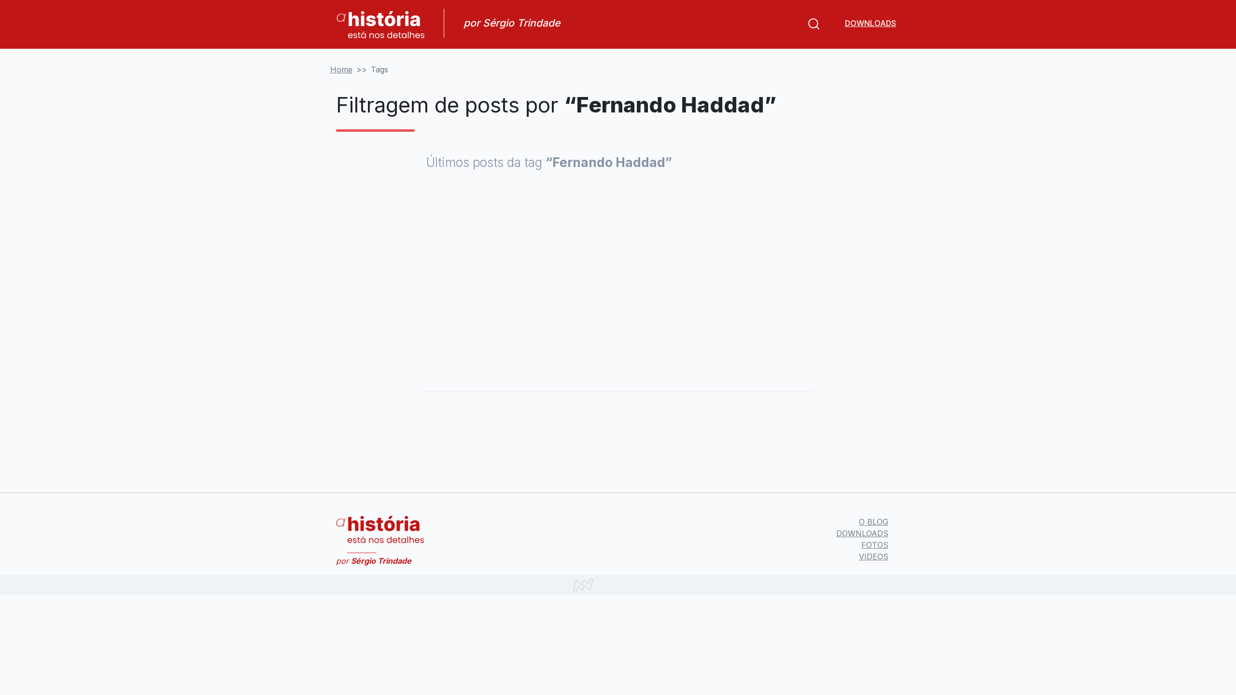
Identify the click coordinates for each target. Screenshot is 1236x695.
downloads (870, 23)
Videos (873, 556)
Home (341, 69)
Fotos (874, 545)
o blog (873, 522)
